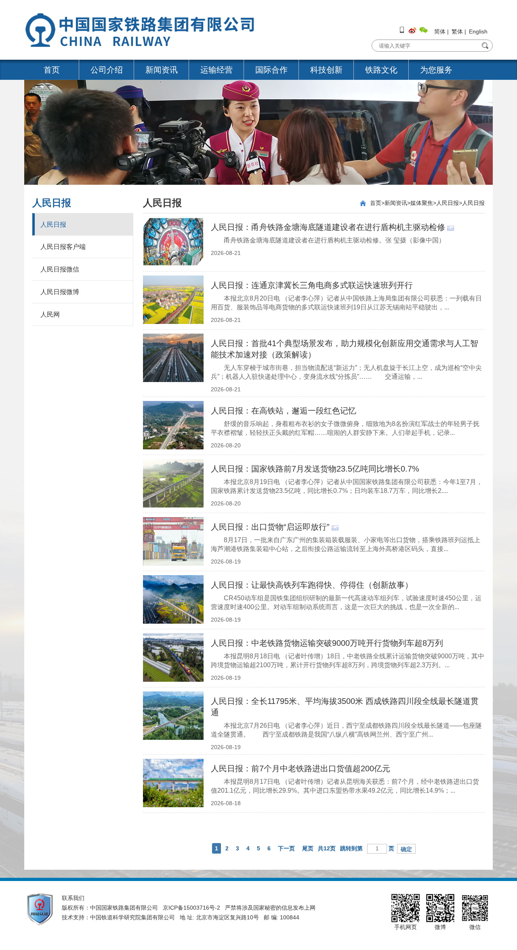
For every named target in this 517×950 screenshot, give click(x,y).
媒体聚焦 (421, 203)
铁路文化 (381, 69)
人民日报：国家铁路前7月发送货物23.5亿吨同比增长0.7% (315, 468)
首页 (52, 69)
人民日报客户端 (63, 246)
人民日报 (53, 224)
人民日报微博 (59, 291)
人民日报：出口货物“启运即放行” (270, 526)
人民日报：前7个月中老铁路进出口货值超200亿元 (300, 768)
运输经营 (216, 69)
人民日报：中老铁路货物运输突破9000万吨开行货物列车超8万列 (327, 643)
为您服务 (436, 69)
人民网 (50, 314)
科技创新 (326, 69)
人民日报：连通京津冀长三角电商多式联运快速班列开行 (312, 285)
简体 (440, 31)
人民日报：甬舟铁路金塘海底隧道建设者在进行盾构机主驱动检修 (328, 227)
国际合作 (271, 69)
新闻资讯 (161, 69)
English (478, 31)
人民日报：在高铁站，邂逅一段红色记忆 (283, 410)
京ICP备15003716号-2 (191, 907)
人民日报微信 (59, 269)
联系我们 (73, 898)
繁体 (457, 31)
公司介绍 (106, 69)
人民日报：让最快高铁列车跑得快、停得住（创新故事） (312, 584)
